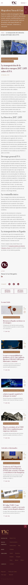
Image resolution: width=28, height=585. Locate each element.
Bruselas (11, 557)
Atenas (16, 560)
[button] (26, 12)
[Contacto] (26, 8)
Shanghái (18, 557)
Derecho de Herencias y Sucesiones (11, 317)
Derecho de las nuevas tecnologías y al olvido (14, 390)
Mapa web (3, 572)
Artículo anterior (7, 291)
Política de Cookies (13, 572)
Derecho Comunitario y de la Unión (9, 59)
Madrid (11, 553)
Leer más (7, 331)
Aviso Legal (3, 575)
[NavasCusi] (14, 3)
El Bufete (12, 549)
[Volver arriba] (25, 526)
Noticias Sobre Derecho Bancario (11, 423)
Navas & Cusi (13, 538)
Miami (11, 560)
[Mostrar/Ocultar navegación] (2, 3)
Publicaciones (13, 545)
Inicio (2, 33)
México (22, 560)
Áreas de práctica (13, 542)
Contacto (12, 564)
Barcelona (17, 553)
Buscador (11, 575)
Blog (19, 545)
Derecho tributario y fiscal (7, 61)
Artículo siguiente (20, 291)
